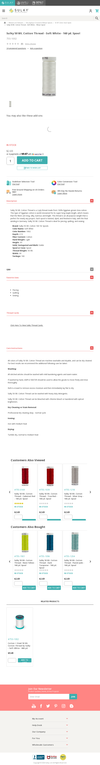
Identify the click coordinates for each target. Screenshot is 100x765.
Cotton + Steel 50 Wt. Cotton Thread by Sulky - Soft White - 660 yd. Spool (19, 646)
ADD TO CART (29, 587)
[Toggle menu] (3, 10)
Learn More (62, 193)
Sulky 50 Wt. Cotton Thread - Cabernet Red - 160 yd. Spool (24, 496)
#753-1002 (13, 639)
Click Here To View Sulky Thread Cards (26, 325)
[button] (50, 154)
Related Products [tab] (50, 601)
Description (12, 201)
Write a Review (30, 44)
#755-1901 (19, 556)
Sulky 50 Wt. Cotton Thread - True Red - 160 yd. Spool (48, 496)
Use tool (15, 184)
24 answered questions (16, 48)
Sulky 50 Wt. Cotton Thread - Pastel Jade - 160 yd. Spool (74, 562)
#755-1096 (44, 556)
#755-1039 (44, 489)
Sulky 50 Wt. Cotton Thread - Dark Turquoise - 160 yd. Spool (48, 563)
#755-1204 (69, 556)
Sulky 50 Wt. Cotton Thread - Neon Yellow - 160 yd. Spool (24, 562)
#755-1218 (69, 489)
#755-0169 (19, 489)
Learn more (17, 194)
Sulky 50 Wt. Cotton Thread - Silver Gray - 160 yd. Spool (74, 496)
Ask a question (36, 48)
